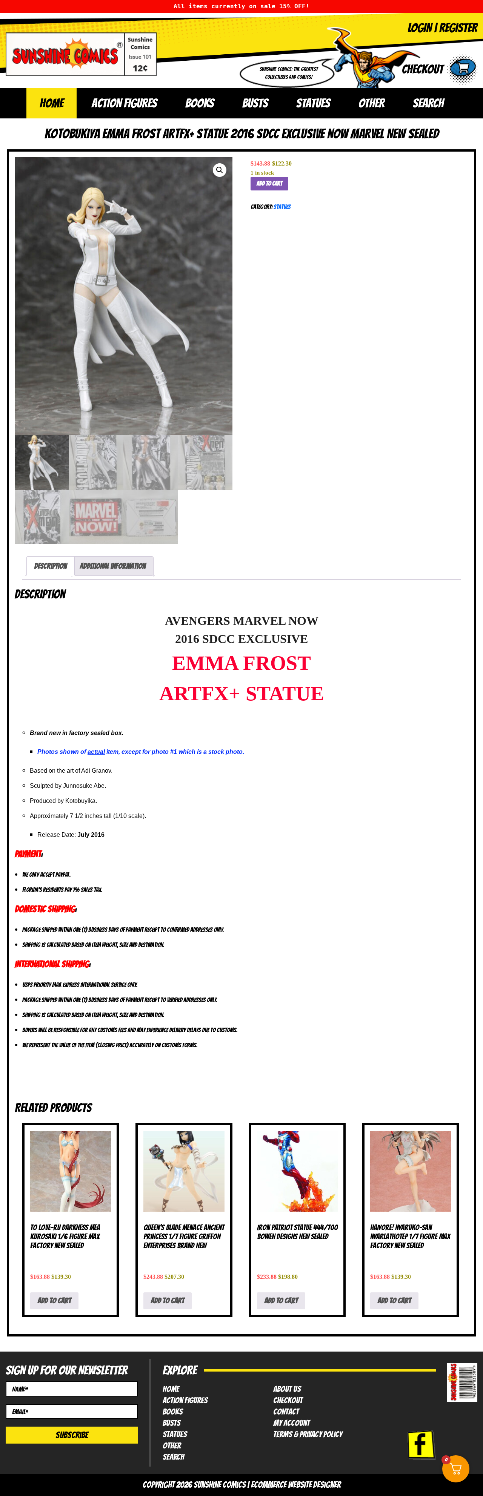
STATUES (313, 103)
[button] (219, 170)
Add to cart (269, 183)
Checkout (288, 1400)
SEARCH (428, 103)
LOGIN (420, 27)
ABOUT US (287, 1389)
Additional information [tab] (113, 566)
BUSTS (255, 103)
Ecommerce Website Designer (296, 1484)
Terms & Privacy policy (307, 1434)
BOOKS (199, 103)
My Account (291, 1423)
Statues (282, 207)
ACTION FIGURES (124, 103)
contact (286, 1412)
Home (51, 103)
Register (458, 27)
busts (171, 1423)
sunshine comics (220, 1484)
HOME (171, 1389)
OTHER (371, 103)
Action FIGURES (185, 1400)
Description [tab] (50, 566)
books (173, 1412)
